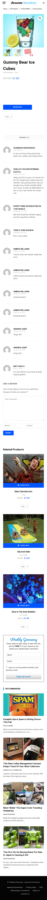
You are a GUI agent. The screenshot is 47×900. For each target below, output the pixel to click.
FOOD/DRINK (25, 9)
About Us (36, 890)
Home (5, 9)
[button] (40, 18)
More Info (17, 107)
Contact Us (25, 894)
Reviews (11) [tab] (24, 137)
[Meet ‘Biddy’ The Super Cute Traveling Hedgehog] (23, 793)
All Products (14, 9)
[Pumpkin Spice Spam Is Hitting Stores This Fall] (23, 704)
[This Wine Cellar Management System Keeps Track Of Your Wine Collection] (23, 749)
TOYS (16, 72)
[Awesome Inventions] (23, 3)
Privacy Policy (31, 887)
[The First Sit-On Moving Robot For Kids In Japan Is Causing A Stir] (23, 837)
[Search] (43, 3)
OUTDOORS (23, 555)
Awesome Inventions (15, 887)
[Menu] (4, 3)
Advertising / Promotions (20, 890)
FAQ (40, 887)
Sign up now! (23, 676)
